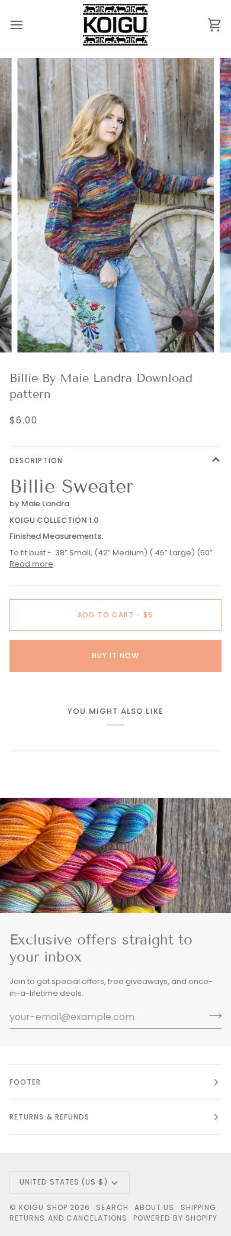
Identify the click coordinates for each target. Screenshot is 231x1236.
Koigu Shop (43, 1207)
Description (36, 460)
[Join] (212, 1015)
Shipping (199, 1207)
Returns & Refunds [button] (49, 1117)
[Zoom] (39, 330)
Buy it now (116, 656)
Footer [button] (25, 1082)
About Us (154, 1207)
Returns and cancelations (68, 1218)
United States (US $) (64, 1182)
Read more (31, 564)
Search (112, 1207)
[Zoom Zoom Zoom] (115, 205)
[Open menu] (27, 25)
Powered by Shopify (175, 1218)
